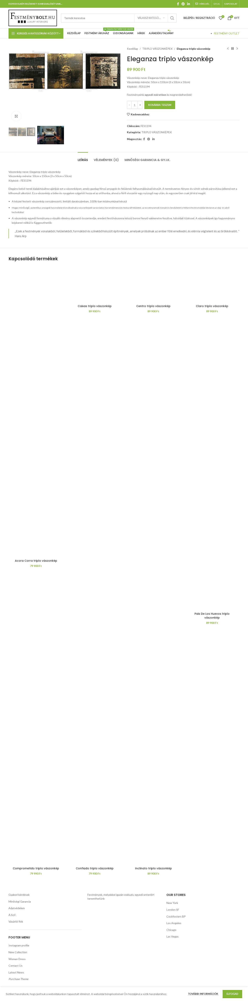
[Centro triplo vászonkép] (153, 284)
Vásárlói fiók (16, 921)
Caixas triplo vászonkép (95, 306)
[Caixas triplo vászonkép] (94, 284)
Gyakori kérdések (19, 894)
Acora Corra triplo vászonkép (36, 561)
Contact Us (15, 965)
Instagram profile (19, 945)
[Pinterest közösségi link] (183, 4)
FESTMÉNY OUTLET (226, 33)
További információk (203, 993)
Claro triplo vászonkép (212, 306)
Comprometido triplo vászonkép (36, 868)
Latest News (16, 972)
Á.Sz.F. (12, 915)
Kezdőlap (132, 48)
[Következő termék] (237, 48)
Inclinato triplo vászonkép (153, 868)
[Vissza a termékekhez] (232, 48)
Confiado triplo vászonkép (95, 868)
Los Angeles (173, 923)
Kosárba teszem (159, 104)
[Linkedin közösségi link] (188, 4)
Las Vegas (172, 936)
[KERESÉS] (172, 18)
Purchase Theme (18, 979)
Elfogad (232, 993)
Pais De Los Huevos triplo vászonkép (212, 616)
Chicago (171, 929)
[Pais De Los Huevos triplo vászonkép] (212, 592)
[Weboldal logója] (33, 17)
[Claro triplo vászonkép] (212, 284)
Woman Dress (17, 959)
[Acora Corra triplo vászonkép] (36, 411)
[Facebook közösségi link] (178, 4)
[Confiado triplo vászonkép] (94, 719)
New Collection (18, 952)
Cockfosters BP (176, 916)
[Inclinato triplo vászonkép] (153, 719)
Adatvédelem (17, 908)
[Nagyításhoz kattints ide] (16, 116)
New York (172, 902)
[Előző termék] (228, 48)
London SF (172, 909)
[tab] (83, 158)
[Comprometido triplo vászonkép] (36, 719)
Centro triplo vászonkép (153, 306)
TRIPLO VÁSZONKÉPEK (157, 48)
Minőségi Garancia (20, 901)
